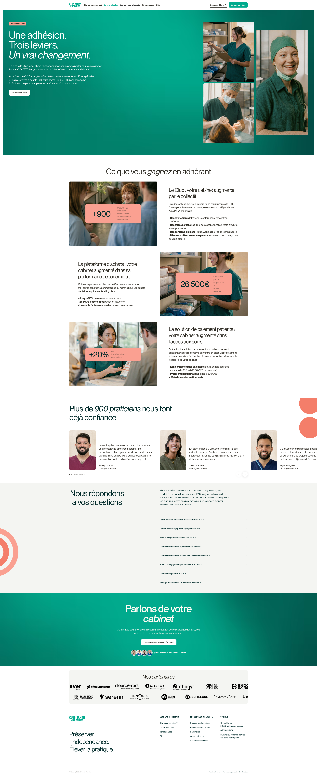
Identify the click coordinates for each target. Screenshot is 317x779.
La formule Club (167, 727)
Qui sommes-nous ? (93, 5)
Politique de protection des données (235, 772)
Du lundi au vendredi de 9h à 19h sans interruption (232, 736)
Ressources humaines (200, 723)
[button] (130, 4)
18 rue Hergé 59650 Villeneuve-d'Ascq (231, 724)
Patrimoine (195, 731)
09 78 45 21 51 (226, 730)
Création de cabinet (199, 740)
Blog (158, 5)
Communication (197, 736)
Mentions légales (214, 772)
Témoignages (148, 5)
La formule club (111, 5)
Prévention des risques (200, 727)
